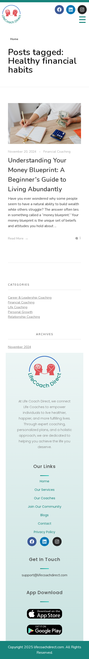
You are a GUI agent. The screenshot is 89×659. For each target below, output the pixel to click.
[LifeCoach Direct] (11, 14)
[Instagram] (82, 9)
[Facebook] (59, 9)
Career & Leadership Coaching (30, 297)
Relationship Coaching (24, 317)
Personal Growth (20, 312)
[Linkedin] (70, 9)
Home (14, 39)
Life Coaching (17, 307)
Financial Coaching (57, 151)
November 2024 (19, 347)
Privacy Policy (44, 532)
